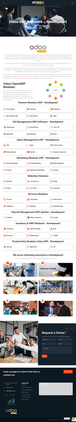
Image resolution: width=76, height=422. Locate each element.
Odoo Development (15, 78)
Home (29, 25)
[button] (72, 3)
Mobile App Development (27, 389)
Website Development (27, 387)
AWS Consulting (25, 399)
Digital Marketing (25, 392)
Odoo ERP (6, 55)
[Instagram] (10, 395)
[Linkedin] (13, 395)
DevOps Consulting (26, 397)
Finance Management (58, 56)
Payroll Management (15, 56)
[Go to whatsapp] (73, 418)
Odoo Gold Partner (49, 76)
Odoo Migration (34, 78)
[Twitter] (4, 395)
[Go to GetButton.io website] (73, 420)
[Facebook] (7, 395)
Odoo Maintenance (24, 78)
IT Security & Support (26, 394)
